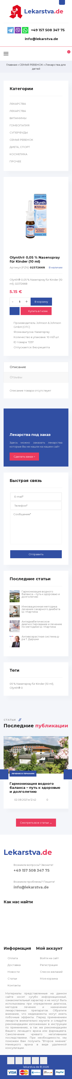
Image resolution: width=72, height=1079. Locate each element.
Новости (13, 971)
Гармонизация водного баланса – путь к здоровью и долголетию (41, 594)
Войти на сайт (49, 958)
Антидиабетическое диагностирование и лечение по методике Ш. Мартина (42, 624)
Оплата (12, 958)
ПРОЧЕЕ (15, 161)
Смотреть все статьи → (36, 822)
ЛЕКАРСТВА (18, 103)
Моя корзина (48, 978)
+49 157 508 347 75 (31, 870)
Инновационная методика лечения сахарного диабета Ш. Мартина (41, 609)
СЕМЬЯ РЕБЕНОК (21, 139)
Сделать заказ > (24, 456)
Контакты (14, 985)
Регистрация (48, 965)
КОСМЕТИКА (18, 154)
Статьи (12, 978)
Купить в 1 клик (38, 311)
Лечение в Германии (23, 773)
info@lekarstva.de (31, 887)
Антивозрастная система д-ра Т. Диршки (41, 637)
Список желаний (51, 971)
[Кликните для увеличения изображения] (36, 216)
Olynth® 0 (16, 687)
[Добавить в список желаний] (15, 311)
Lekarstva (43, 11)
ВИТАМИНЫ (18, 118)
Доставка (14, 965)
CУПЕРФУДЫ (19, 132)
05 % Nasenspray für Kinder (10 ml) (31, 683)
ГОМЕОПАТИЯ (20, 125)
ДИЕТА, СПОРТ (20, 147)
